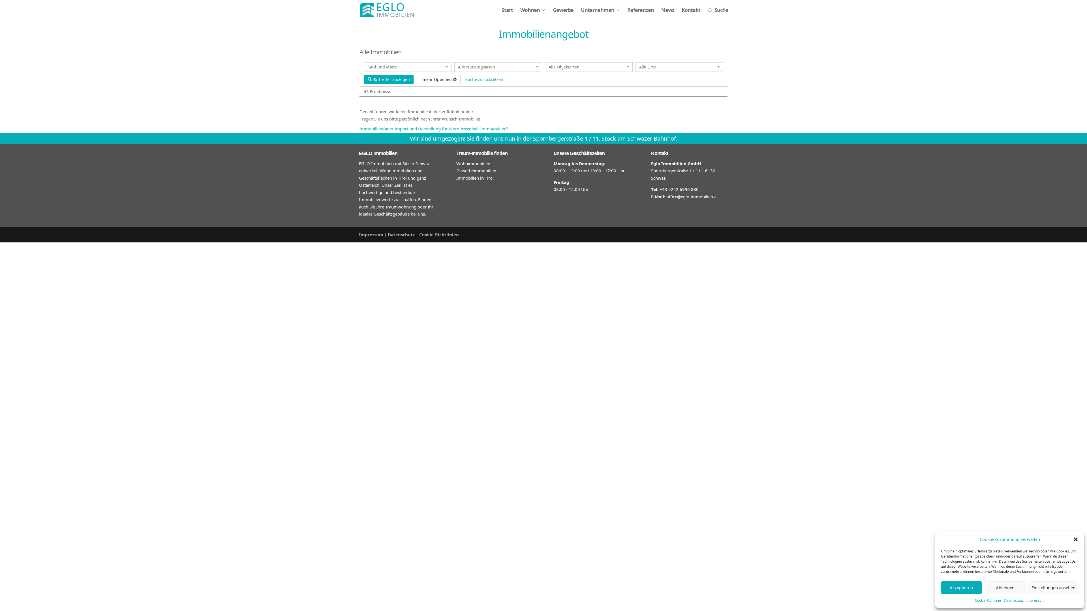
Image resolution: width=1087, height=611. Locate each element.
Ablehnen (1005, 587)
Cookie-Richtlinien (439, 234)
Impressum (1035, 600)
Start (507, 10)
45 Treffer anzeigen (391, 79)
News (667, 10)
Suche (718, 10)
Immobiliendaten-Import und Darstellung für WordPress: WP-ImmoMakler (434, 129)
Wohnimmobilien (473, 163)
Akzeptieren (961, 587)
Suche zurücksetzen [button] (484, 79)
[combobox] (408, 67)
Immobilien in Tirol (475, 178)
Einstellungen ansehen (1053, 587)
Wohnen (530, 10)
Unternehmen (597, 10)
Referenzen (640, 10)
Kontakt (691, 10)
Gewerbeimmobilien (476, 170)
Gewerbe (563, 10)
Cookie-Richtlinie (988, 600)
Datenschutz (1014, 600)
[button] (1076, 539)
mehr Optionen (438, 79)
